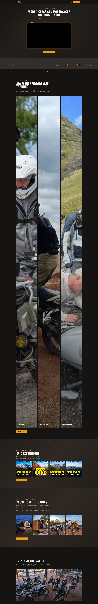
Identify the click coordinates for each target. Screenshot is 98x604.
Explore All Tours (22, 479)
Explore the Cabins (22, 538)
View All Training (21, 431)
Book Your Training (49, 51)
